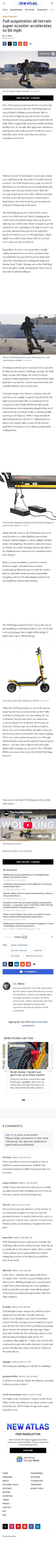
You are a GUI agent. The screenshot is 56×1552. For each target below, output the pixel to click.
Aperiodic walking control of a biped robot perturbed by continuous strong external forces (28, 894)
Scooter (38, 950)
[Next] (49, 1068)
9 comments (30, 971)
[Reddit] (20, 44)
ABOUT (6, 1480)
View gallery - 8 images (28, 98)
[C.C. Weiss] (6, 986)
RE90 (5, 737)
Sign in (9, 1135)
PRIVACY (6, 1503)
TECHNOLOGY (37, 1480)
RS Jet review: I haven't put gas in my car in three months (27, 1073)
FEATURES (7, 1488)
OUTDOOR (29, 10)
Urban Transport (10, 16)
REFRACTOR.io (37, 1488)
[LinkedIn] (15, 44)
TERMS (6, 1499)
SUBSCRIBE (7, 1477)
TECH (5, 10)
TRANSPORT (42, 10)
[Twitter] (10, 44)
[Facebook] (5, 44)
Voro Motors (25, 851)
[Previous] (6, 1068)
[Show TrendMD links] (52, 937)
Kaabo (15, 851)
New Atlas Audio (34, 956)
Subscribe (28, 1450)
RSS (4, 1511)
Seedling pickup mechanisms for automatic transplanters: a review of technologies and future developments (28, 925)
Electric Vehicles (19, 950)
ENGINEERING (16, 10)
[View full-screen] (53, 53)
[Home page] (27, 4)
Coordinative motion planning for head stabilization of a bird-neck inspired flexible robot (27, 885)
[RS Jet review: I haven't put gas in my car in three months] (28, 1055)
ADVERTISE (7, 1496)
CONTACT (7, 1507)
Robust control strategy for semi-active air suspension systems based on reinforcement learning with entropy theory (27, 915)
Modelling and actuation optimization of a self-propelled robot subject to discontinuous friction (26, 876)
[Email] (31, 44)
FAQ (4, 1515)
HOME (5, 1473)
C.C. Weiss (18, 983)
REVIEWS (6, 1492)
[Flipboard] (25, 44)
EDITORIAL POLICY (11, 1484)
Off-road (15, 956)
